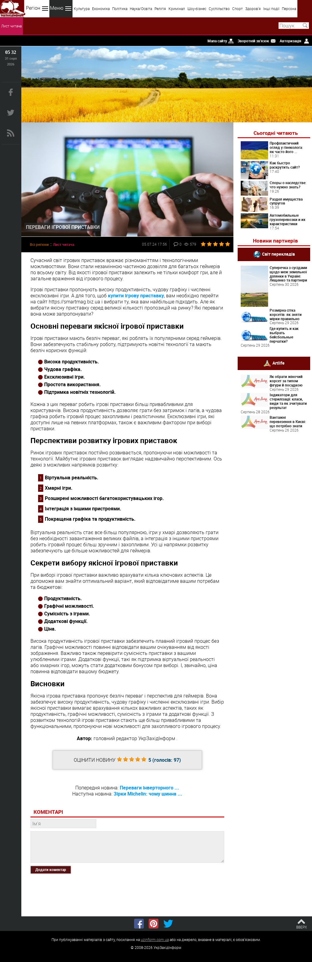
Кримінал (176, 8)
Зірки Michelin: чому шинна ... (148, 793)
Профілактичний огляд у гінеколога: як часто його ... (286, 147)
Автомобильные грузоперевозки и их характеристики (287, 219)
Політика (119, 8)
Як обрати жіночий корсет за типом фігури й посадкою (286, 380)
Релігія (160, 8)
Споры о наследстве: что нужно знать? (288, 184)
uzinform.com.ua (155, 939)
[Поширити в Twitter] (168, 924)
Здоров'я (253, 8)
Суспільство (219, 8)
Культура (82, 8)
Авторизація (290, 40)
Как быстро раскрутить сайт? (285, 165)
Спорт (237, 8)
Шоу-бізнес (196, 8)
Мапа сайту (217, 40)
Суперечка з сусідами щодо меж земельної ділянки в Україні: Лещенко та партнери (288, 273)
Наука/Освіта (141, 8)
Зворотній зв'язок (253, 40)
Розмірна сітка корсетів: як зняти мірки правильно (286, 314)
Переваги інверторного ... (149, 787)
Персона (289, 8)
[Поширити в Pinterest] (153, 924)
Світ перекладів (278, 254)
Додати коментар (50, 869)
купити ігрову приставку (136, 295)
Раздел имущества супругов (286, 201)
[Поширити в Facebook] (139, 924)
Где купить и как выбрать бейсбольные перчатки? (284, 334)
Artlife (278, 363)
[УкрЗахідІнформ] (12, 8)
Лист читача (11, 25)
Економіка (101, 8)
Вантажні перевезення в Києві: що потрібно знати (288, 421)
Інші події (271, 8)
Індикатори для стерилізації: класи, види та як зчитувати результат (288, 401)
